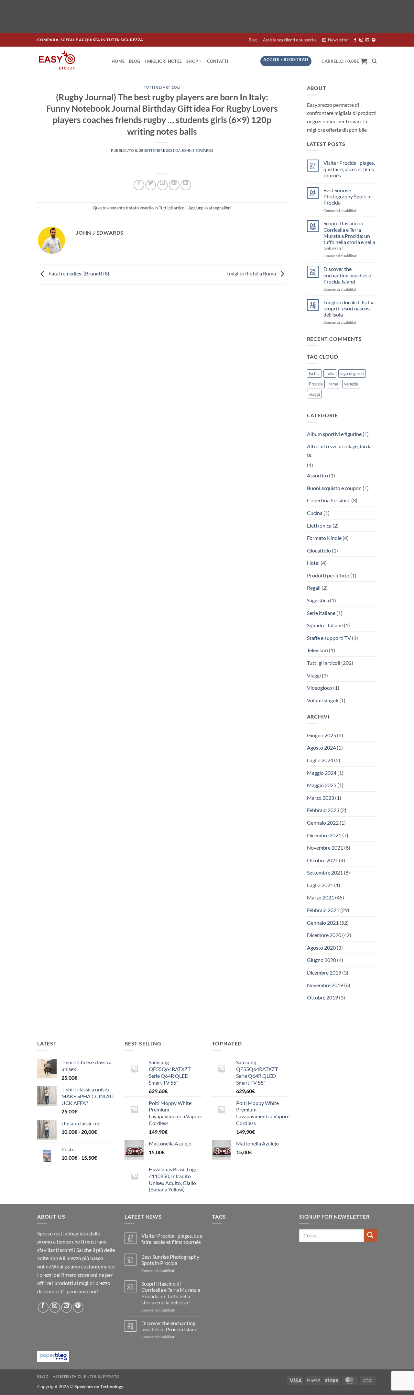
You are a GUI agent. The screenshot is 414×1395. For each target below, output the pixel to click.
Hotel (313, 563)
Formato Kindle (324, 538)
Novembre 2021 (325, 847)
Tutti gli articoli (162, 87)
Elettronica (319, 525)
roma (333, 383)
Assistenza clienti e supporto (289, 39)
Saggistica (318, 600)
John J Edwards (197, 150)
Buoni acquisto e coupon (334, 488)
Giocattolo (319, 550)
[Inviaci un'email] (367, 40)
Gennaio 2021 (323, 923)
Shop (192, 61)
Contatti (217, 61)
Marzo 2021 (320, 897)
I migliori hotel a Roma (251, 274)
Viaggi (314, 675)
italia (329, 373)
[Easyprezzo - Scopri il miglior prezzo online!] (69, 61)
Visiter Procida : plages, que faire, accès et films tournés (349, 169)
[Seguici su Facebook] (355, 40)
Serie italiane (321, 613)
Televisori (317, 650)
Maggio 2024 (321, 773)
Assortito (317, 475)
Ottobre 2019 (322, 997)
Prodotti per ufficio (328, 575)
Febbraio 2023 (323, 810)
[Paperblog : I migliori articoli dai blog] (53, 1356)
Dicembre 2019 (324, 972)
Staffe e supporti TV (329, 638)
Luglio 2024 (320, 760)
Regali (314, 588)
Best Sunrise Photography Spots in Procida (347, 196)
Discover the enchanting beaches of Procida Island (348, 275)
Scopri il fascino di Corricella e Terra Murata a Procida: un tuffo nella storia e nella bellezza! (349, 235)
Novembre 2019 (325, 985)
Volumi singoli (322, 700)
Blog (253, 39)
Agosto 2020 (321, 947)
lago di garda (352, 373)
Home (118, 61)
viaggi (314, 394)
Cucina (314, 513)
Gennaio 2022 (323, 823)
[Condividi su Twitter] (150, 185)
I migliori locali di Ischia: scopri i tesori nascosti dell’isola (349, 308)
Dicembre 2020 (324, 935)
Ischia (314, 373)
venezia (351, 383)
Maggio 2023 (321, 785)
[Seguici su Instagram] (361, 40)
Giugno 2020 (321, 960)
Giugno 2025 (321, 735)
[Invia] (370, 1235)
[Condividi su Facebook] (139, 185)
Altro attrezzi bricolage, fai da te (339, 450)
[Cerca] (374, 61)
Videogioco (319, 688)
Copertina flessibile (328, 500)
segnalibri (222, 207)
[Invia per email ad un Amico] (162, 185)
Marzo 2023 (320, 798)
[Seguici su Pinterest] (374, 40)
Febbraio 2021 (323, 910)
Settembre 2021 (325, 872)
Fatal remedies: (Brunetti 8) (78, 274)
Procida (316, 383)
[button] (335, 40)
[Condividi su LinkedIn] (185, 185)
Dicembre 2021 (324, 835)
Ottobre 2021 (322, 860)
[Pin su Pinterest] (174, 185)
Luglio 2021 (320, 885)
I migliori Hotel (163, 61)
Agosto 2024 (321, 747)
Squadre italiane (325, 625)
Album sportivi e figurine (334, 434)
